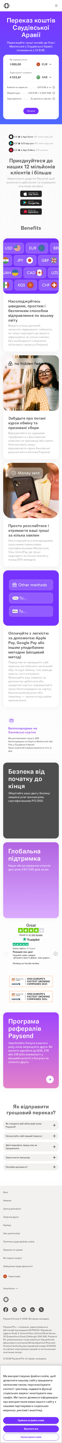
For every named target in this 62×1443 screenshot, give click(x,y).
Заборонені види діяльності (18, 1266)
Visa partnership (11, 1233)
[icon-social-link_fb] (5, 1309)
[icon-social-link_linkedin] (32, 1309)
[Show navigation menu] (56, 6)
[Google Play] (31, 203)
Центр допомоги (12, 1208)
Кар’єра (7, 1225)
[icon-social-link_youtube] (23, 1309)
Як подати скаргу (12, 1258)
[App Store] (31, 194)
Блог (5, 1192)
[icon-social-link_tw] (41, 1309)
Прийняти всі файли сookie (31, 1420)
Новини (7, 1200)
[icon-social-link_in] (14, 1309)
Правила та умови (13, 1249)
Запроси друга (11, 1217)
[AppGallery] (31, 211)
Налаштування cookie (31, 1437)
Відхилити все (31, 1429)
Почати (31, 111)
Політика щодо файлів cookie (18, 1241)
